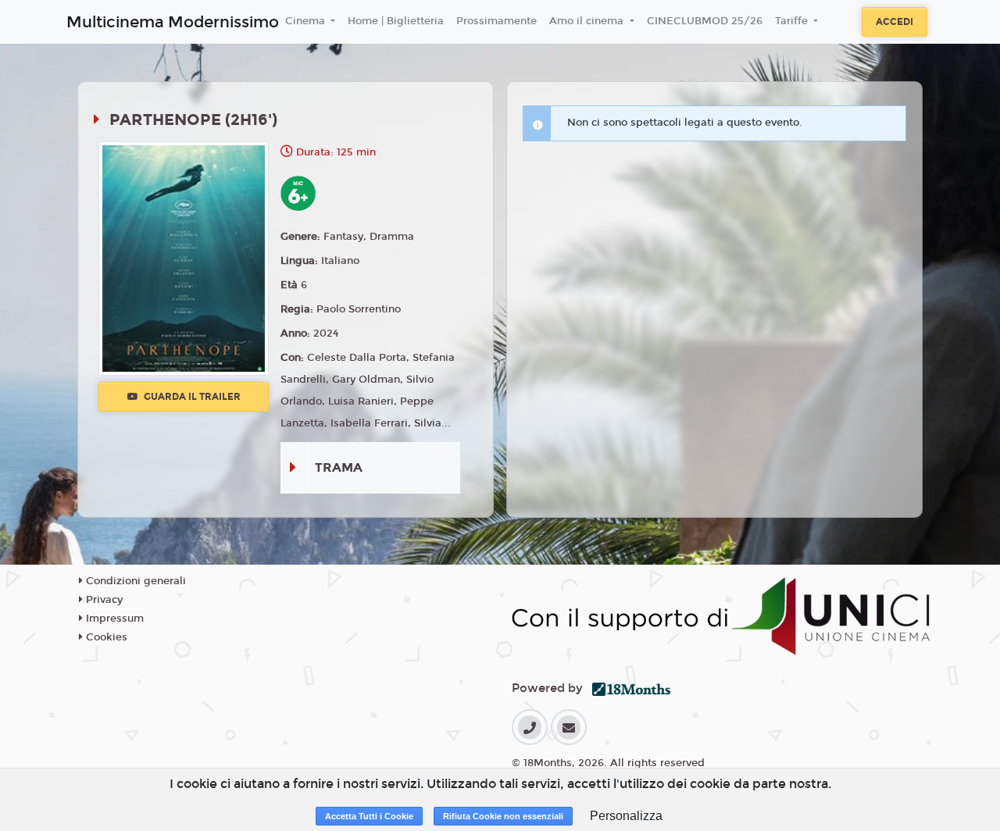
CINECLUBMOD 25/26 (704, 21)
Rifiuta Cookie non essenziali (503, 816)
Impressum (113, 618)
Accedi (894, 21)
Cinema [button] (306, 21)
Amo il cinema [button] (588, 21)
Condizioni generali (134, 581)
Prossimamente (496, 21)
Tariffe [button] (793, 21)
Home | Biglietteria (396, 21)
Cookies (105, 637)
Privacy (103, 600)
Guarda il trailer (191, 396)
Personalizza (626, 815)
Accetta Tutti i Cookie (369, 816)
